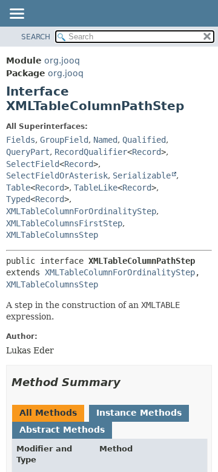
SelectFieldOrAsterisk (57, 175)
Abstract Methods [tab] (62, 429)
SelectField (32, 164)
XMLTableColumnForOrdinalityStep (81, 211)
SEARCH (35, 37)
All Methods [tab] (48, 413)
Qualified (144, 140)
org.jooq (62, 60)
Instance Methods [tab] (139, 413)
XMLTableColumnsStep (52, 235)
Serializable (142, 175)
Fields (20, 140)
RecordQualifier (90, 152)
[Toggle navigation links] (16, 14)
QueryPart (28, 152)
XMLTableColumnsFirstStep (64, 223)
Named (105, 140)
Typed (18, 199)
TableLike (95, 187)
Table (18, 187)
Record (146, 152)
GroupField (64, 140)
